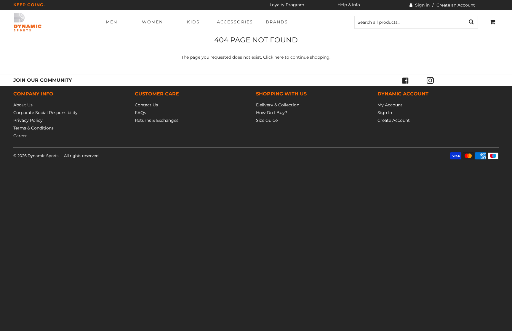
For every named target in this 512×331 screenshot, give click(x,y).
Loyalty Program (287, 4)
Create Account (393, 120)
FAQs (140, 112)
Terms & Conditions (33, 128)
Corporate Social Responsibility (45, 112)
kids (193, 22)
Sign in (422, 5)
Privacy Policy (28, 120)
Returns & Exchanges (156, 120)
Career (20, 135)
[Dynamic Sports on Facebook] (405, 80)
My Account (389, 105)
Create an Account (455, 5)
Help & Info (348, 4)
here (279, 57)
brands (277, 22)
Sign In (384, 112)
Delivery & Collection (277, 105)
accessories (235, 22)
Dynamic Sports (43, 155)
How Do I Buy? (271, 112)
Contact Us (146, 105)
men (111, 22)
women (152, 22)
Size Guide (267, 120)
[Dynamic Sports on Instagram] (430, 80)
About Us (23, 105)
